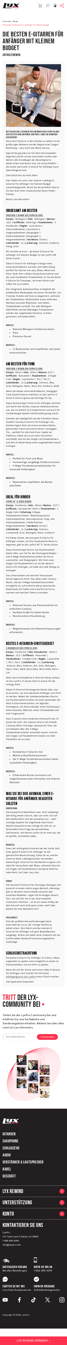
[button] (40, 5)
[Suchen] (47, 5)
